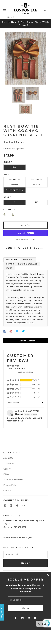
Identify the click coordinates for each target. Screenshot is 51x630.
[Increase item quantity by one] (13, 215)
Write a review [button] (25, 372)
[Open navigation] (6, 9)
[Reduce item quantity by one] (5, 215)
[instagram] (11, 505)
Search (10, 17)
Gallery (6, 469)
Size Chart (28, 260)
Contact (7, 490)
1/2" (36, 202)
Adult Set (36, 185)
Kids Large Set (36, 179)
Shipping (10, 264)
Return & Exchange (27, 264)
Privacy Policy (10, 485)
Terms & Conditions (13, 479)
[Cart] (44, 10)
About (9, 268)
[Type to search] (4, 17)
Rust (14, 167)
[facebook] (5, 505)
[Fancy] (17, 331)
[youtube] (23, 505)
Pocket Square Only (14, 190)
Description (12, 260)
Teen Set (14, 185)
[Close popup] (48, 575)
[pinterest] (17, 505)
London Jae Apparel (13, 148)
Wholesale (8, 463)
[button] (9, 59)
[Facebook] (5, 331)
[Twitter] (23, 331)
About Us (8, 458)
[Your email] (25, 554)
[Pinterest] (11, 331)
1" (14, 202)
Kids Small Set (14, 179)
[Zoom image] (25, 59)
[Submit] (6, 17)
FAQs (6, 474)
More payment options (25, 239)
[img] (21, 411)
